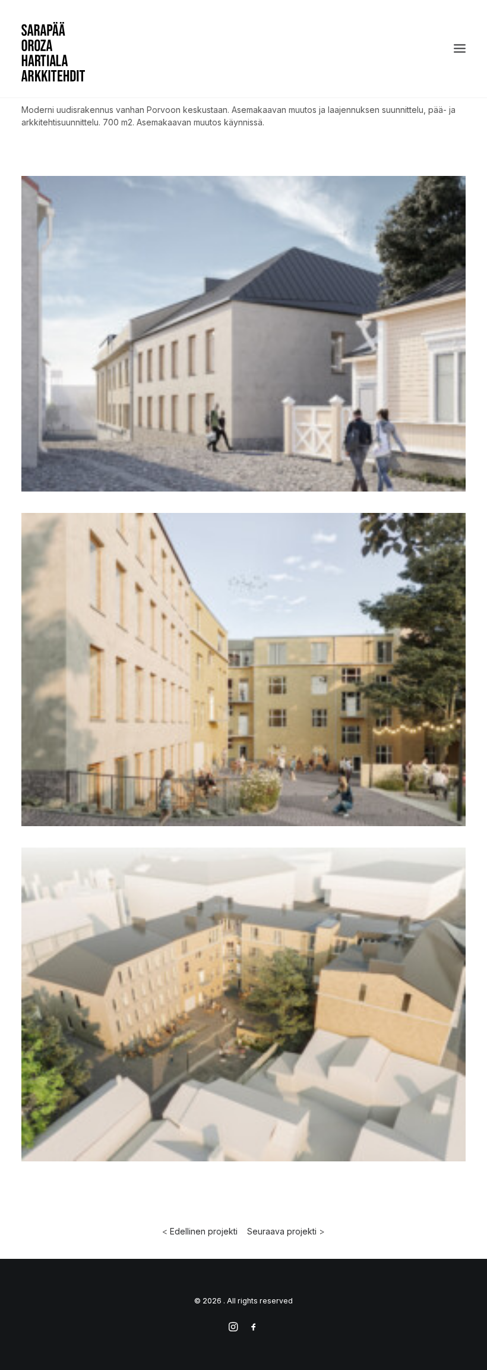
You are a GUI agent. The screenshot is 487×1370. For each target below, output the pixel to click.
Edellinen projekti (204, 1231)
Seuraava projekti (282, 1231)
